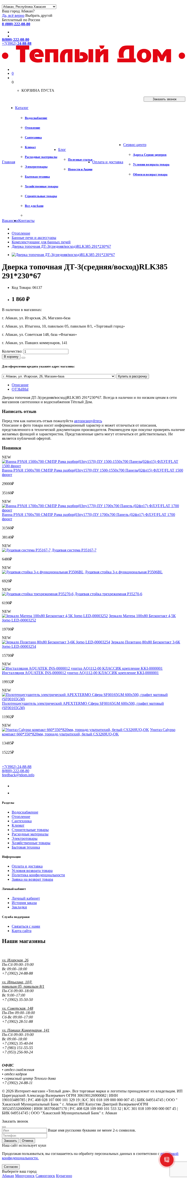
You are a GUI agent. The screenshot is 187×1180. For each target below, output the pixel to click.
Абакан (8, 1176)
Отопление (21, 816)
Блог (62, 149)
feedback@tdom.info (18, 775)
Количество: (12, 351)
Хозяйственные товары (31, 843)
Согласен (11, 1167)
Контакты (26, 221)
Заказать (10, 1141)
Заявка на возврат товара (32, 879)
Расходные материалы (30, 834)
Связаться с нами (26, 926)
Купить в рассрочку (132, 376)
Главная (8, 162)
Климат (18, 825)
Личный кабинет (26, 898)
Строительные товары (30, 830)
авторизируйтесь (88, 421)
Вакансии (10, 221)
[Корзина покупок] (12, 79)
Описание (20, 385)
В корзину (11, 356)
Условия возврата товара (32, 871)
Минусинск (25, 1176)
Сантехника (22, 821)
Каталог (21, 108)
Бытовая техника (26, 847)
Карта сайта (21, 931)
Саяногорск (45, 1176)
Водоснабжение (25, 812)
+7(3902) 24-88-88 (16, 767)
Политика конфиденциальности (38, 875)
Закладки (19, 907)
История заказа (24, 903)
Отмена (27, 1141)
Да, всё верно (13, 15)
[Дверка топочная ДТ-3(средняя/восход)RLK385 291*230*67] (63, 255)
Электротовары (24, 838)
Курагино (64, 1176)
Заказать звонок (165, 99)
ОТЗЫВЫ (20, 389)
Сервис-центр (134, 145)
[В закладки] (23, 357)
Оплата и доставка (107, 162)
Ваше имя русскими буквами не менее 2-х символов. (92, 1130)
